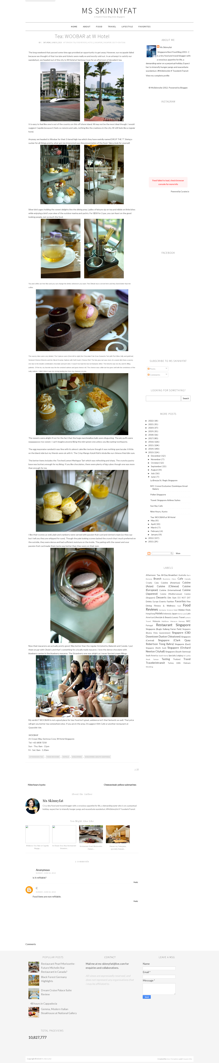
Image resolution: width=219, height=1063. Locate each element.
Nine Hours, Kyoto (158, 511)
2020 (151, 427)
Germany (163, 610)
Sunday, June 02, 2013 (46, 873)
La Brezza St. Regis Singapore (163, 480)
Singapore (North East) (156, 648)
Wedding (149, 667)
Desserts (162, 597)
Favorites (145, 26)
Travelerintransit (157, 662)
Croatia (150, 583)
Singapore (98, 42)
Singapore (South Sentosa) (114, 42)
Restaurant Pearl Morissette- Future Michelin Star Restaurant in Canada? (58, 967)
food (180, 606)
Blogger (183, 87)
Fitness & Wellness (166, 605)
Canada (188, 579)
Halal (176, 610)
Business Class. (170, 579)
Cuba (157, 583)
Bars (189, 575)
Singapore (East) (183, 644)
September (156, 466)
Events (163, 601)
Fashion (171, 601)
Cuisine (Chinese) (169, 586)
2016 (151, 441)
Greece (170, 610)
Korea (180, 614)
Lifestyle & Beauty (163, 617)
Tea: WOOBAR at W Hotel (162, 517)
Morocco (174, 621)
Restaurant (166, 625)
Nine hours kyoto (36, 784)
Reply (136, 882)
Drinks (149, 601)
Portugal (151, 625)
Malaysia (157, 621)
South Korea (164, 656)
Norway (182, 621)
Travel (112, 26)
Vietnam (187, 663)
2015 (151, 445)
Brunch (158, 578)
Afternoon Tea (69, 42)
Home (74, 26)
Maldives (166, 621)
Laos (185, 614)
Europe (156, 601)
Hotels (91, 42)
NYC (188, 621)
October (155, 462)
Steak (149, 659)
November (156, 459)
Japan (175, 613)
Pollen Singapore (158, 494)
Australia (182, 575)
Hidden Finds (184, 610)
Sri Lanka (187, 656)
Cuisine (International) (170, 590)
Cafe (181, 578)
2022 (151, 420)
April (153, 524)
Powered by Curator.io (180, 191)
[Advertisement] (168, 221)
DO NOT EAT (184, 598)
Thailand (178, 659)
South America (152, 655)
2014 (151, 448)
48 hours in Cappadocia (43, 1003)
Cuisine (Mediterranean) (172, 594)
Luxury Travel (178, 617)
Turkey (172, 663)
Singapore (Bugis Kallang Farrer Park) (164, 629)
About (87, 26)
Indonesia (167, 614)
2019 (151, 431)
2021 (151, 424)
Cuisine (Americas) (171, 582)
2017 (151, 438)
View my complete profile (157, 75)
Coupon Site (187, 1059)
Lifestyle (127, 26)
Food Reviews (81, 42)
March (154, 527)
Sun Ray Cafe (156, 506)
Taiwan (157, 659)
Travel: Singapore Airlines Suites (165, 500)
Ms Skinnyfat (109, 10)
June (153, 476)
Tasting (167, 659)
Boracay (150, 579)
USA (179, 663)
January (155, 534)
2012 (151, 538)
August (154, 469)
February (155, 531)
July (153, 473)
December (156, 455)
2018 (151, 434)
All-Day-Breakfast (169, 575)
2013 (151, 452)
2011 (151, 541)
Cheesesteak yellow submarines (120, 784)
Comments (154, 374)
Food (99, 26)
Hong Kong (150, 614)
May (153, 520)
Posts (152, 369)
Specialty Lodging (176, 655)
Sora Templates (173, 1059)
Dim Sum (173, 597)
